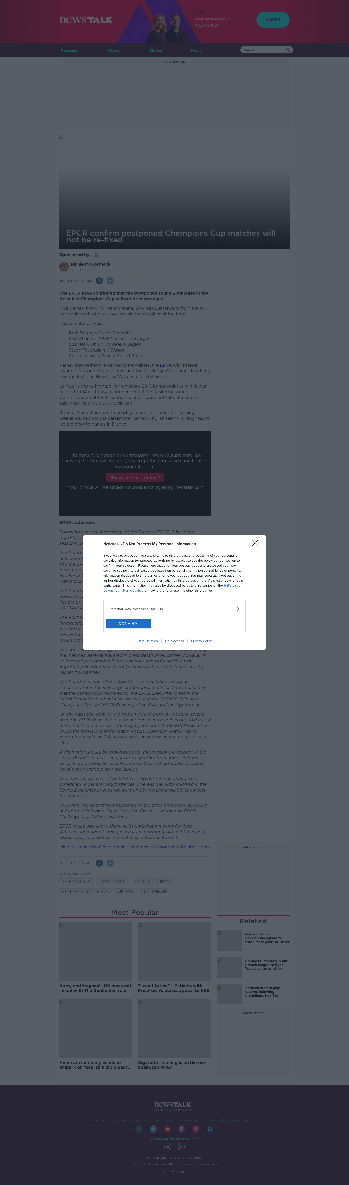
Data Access (174, 641)
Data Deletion (147, 641)
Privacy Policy (201, 641)
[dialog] (174, 592)
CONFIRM (128, 623)
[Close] (256, 544)
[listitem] (174, 608)
